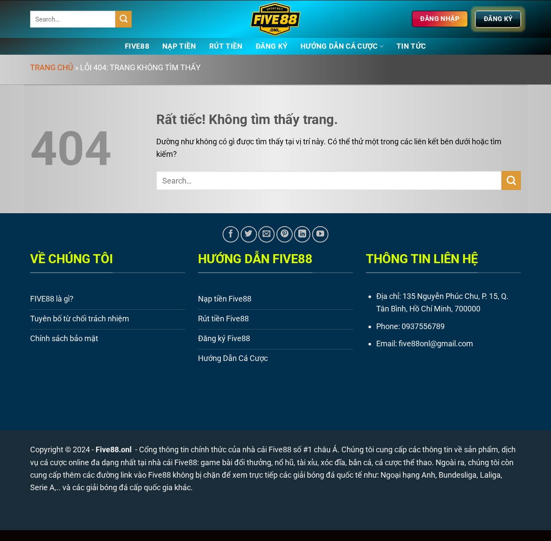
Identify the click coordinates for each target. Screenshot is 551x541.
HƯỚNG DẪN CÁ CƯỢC (339, 46)
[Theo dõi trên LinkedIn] (302, 234)
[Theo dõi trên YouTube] (320, 234)
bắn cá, (361, 462)
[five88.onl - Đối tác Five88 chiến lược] (276, 19)
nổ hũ (284, 462)
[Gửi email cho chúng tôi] (266, 234)
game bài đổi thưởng (236, 462)
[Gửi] (123, 19)
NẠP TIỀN (179, 46)
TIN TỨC (411, 46)
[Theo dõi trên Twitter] (249, 234)
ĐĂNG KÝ (272, 46)
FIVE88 (137, 46)
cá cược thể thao (403, 462)
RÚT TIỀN (226, 46)
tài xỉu (307, 462)
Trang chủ (51, 67)
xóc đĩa (333, 462)
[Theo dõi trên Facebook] (231, 234)
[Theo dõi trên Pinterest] (284, 234)
